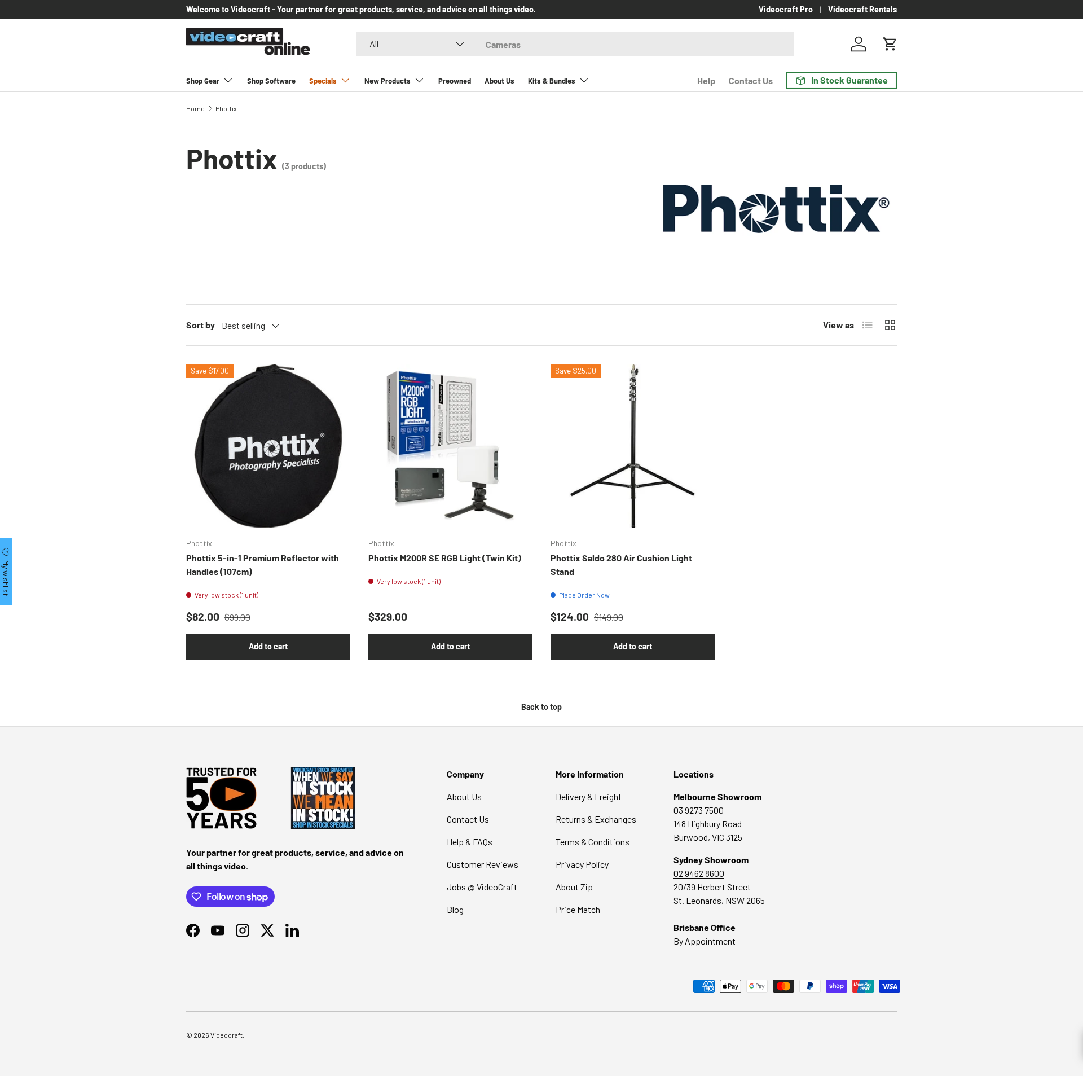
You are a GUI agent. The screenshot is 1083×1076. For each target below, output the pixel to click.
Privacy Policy (582, 864)
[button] (890, 44)
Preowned (454, 80)
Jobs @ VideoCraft (482, 886)
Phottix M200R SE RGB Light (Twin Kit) (444, 557)
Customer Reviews (482, 864)
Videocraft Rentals (862, 9)
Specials (323, 80)
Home (195, 108)
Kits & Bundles (551, 80)
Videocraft (226, 1035)
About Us (499, 80)
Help (706, 80)
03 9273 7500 (698, 810)
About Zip (574, 886)
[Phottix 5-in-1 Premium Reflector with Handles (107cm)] (268, 446)
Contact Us (751, 80)
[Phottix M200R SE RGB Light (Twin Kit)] (450, 446)
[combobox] (575, 44)
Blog (455, 909)
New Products (387, 80)
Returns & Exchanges (596, 819)
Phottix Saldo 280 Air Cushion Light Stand (621, 564)
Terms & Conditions (592, 841)
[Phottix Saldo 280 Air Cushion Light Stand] (633, 446)
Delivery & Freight (589, 796)
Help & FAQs (469, 841)
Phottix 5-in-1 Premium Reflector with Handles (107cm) (262, 564)
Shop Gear (202, 80)
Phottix (226, 108)
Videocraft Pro (786, 9)
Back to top (541, 707)
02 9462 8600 (698, 873)
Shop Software (271, 80)
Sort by (200, 324)
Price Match (578, 909)
